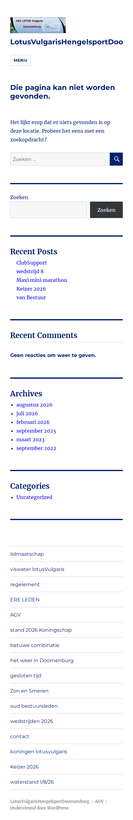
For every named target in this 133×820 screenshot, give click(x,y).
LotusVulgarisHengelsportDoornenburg (49, 801)
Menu (20, 60)
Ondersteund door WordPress (39, 808)
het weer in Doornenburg (42, 660)
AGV (15, 615)
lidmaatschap (27, 554)
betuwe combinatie (34, 645)
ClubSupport (31, 263)
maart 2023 (30, 439)
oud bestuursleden (34, 706)
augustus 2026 (34, 405)
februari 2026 (33, 422)
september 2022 (36, 448)
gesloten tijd (25, 676)
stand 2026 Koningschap (41, 630)
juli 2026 (27, 413)
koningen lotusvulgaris (38, 752)
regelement (25, 584)
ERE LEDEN (25, 600)
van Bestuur (31, 297)
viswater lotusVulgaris (37, 569)
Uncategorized (34, 497)
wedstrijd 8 (30, 271)
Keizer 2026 (31, 289)
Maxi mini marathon (41, 280)
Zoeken (19, 197)
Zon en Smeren (29, 691)
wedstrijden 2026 (31, 721)
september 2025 (36, 431)
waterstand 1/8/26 (32, 782)
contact (19, 736)
